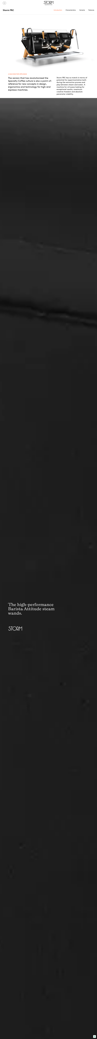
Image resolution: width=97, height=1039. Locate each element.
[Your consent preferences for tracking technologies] (94, 1036)
